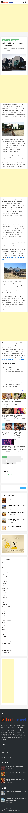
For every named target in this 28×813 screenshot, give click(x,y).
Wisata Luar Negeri (15, 40)
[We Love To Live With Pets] (4, 499)
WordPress (9, 810)
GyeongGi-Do (10, 359)
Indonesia (4, 581)
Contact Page (4, 752)
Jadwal (4, 583)
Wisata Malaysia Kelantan (8, 650)
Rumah (4, 461)
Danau (3, 569)
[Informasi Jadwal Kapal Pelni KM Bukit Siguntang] (4, 519)
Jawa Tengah (5, 595)
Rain (21, 459)
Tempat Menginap (6, 625)
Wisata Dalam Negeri (7, 641)
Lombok (4, 615)
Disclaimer (3, 755)
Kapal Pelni (5, 604)
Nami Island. (20, 359)
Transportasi (5, 629)
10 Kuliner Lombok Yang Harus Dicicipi (16, 772)
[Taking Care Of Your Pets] (4, 526)
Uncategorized (6, 632)
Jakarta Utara (5, 590)
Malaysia (4, 618)
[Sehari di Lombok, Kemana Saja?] (3, 766)
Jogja (3, 599)
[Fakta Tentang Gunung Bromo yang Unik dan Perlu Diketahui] (3, 798)
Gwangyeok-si (17, 457)
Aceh (3, 563)
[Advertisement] (14, 18)
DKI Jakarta (5, 572)
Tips (3, 627)
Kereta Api (4, 609)
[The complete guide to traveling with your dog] (4, 512)
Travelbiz (12, 809)
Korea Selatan (15, 459)
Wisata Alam (5, 638)
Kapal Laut (4, 602)
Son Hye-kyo (17, 461)
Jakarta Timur (5, 588)
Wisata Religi (5, 652)
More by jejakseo (8, 474)
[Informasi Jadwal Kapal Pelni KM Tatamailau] (4, 505)
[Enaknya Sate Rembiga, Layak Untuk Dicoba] (3, 779)
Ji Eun (9, 459)
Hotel (3, 579)
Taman (3, 622)
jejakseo (5, 48)
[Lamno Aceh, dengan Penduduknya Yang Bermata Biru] (3, 791)
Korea (4, 40)
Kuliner (4, 613)
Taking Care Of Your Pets (14, 526)
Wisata (8, 40)
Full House (9, 457)
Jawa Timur (5, 597)
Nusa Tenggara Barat (7, 620)
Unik (3, 634)
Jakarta (4, 586)
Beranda (3, 748)
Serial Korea (10, 461)
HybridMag (17, 810)
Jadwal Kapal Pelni (13, 734)
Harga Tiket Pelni (6, 576)
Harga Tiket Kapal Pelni (14, 732)
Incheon (5, 459)
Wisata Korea (6, 463)
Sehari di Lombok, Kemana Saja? (14, 766)
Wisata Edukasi (6, 643)
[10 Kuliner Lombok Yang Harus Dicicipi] (3, 773)
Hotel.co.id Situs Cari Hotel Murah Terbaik (14, 736)
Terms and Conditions (6, 757)
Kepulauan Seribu (6, 606)
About (2, 750)
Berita (3, 567)
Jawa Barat (5, 592)
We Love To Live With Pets (14, 499)
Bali (3, 565)
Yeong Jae (12, 463)
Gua (3, 574)
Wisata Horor (5, 645)
